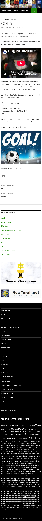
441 (9, 470)
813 (26, 489)
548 (36, 476)
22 (30, 426)
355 (30, 461)
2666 (18, 507)
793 (17, 489)
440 (7, 469)
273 (19, 454)
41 (27, 429)
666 (33, 482)
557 (7, 478)
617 (24, 480)
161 (36, 443)
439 (4, 469)
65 (31, 431)
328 (24, 458)
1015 (14, 495)
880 (12, 491)
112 (35, 438)
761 (21, 486)
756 (16, 486)
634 (12, 482)
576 (19, 478)
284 (33, 454)
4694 (2, 509)
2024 (29, 505)
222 (10, 449)
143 (12, 443)
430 (34, 467)
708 (22, 484)
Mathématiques (7, 377)
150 (22, 443)
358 (38, 460)
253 (25, 451)
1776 (11, 505)
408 (2, 467)
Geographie (5, 348)
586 (26, 478)
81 (20, 434)
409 (4, 467)
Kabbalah (4, 364)
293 (12, 456)
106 (21, 438)
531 (16, 476)
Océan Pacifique (7, 397)
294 (14, 456)
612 (12, 480)
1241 (5, 501)
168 (9, 445)
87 (28, 435)
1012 (11, 495)
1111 (24, 497)
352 (23, 461)
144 (15, 443)
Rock (3, 406)
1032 (26, 495)
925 (38, 491)
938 (7, 493)
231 (31, 449)
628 (2, 482)
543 (31, 476)
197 (4, 447)
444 (12, 470)
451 (30, 469)
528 (12, 476)
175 (19, 445)
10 (10, 426)
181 (27, 445)
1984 (20, 505)
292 (10, 456)
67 (35, 431)
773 (34, 486)
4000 (36, 507)
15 (19, 426)
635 (14, 482)
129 (29, 441)
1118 (34, 497)
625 (37, 480)
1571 (35, 503)
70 (2, 434)
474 (26, 471)
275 (21, 454)
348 (18, 461)
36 (17, 429)
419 (19, 467)
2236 (39, 505)
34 (13, 429)
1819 (14, 505)
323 (21, 458)
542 (29, 476)
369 (20, 463)
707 (20, 484)
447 (20, 469)
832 (35, 489)
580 (21, 478)
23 (32, 426)
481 (30, 471)
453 (34, 469)
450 (27, 469)
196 (2, 447)
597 (35, 478)
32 (9, 429)
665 (30, 482)
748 (7, 486)
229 (26, 449)
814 (28, 489)
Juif (8, 187)
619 (27, 480)
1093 (17, 497)
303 (32, 456)
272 (16, 454)
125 (22, 441)
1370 (5, 503)
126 (25, 441)
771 (29, 486)
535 (21, 476)
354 (27, 461)
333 (33, 458)
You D (3, 218)
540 (23, 476)
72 (7, 435)
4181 (39, 507)
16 (21, 426)
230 (28, 449)
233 (36, 449)
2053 (32, 505)
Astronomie (5, 319)
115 (5, 441)
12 (13, 426)
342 (7, 461)
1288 (17, 501)
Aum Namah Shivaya (8, 250)
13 (16, 426)
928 (2, 493)
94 (37, 434)
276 (23, 454)
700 (12, 484)
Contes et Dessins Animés (10, 327)
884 (14, 491)
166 (4, 445)
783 (7, 489)
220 (5, 449)
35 (15, 429)
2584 (8, 507)
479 (28, 471)
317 (14, 458)
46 (36, 429)
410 (7, 467)
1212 (35, 499)
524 (7, 476)
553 (2, 478)
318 (17, 458)
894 (19, 491)
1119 (38, 497)
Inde (2, 360)
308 (40, 456)
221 (7, 449)
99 (5, 438)
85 (23, 434)
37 (19, 429)
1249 (8, 501)
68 (37, 431)
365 (13, 463)
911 (28, 491)
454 (37, 469)
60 (22, 431)
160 (34, 443)
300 (24, 456)
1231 (38, 499)
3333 (30, 507)
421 (24, 467)
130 (32, 441)
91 (35, 434)
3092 (27, 507)
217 (36, 447)
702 (15, 484)
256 (32, 451)
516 (35, 474)
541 (26, 476)
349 (20, 461)
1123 (11, 499)
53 (12, 431)
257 (34, 451)
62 (25, 431)
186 (36, 445)
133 (37, 441)
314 (7, 458)
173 (16, 445)
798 (19, 489)
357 (34, 461)
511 (26, 473)
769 (23, 486)
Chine (3, 323)
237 (4, 451)
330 (28, 458)
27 (40, 426)
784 (10, 489)
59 (20, 431)
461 (7, 471)
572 (14, 478)
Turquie (7, 195)
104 (17, 438)
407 (39, 465)
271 (14, 454)
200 (10, 447)
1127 (14, 499)
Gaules (3, 344)
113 (39, 438)
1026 (20, 495)
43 (31, 429)
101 (11, 438)
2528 (5, 507)
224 (14, 449)
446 (17, 470)
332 (31, 458)
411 (9, 467)
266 (4, 454)
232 (33, 449)
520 (2, 476)
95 (39, 435)
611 (9, 480)
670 (36, 482)
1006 (5, 495)
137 (2, 443)
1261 (11, 501)
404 (31, 465)
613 (14, 480)
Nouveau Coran (7, 381)
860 (2, 491)
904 (23, 491)
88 (30, 434)
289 (2, 456)
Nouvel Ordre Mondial (9, 389)
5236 (5, 509)
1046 (32, 495)
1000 (35, 493)
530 (14, 476)
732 (4, 486)
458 (2, 471)
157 (29, 443)
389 (12, 465)
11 (12, 426)
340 (4, 461)
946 (12, 493)
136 (39, 441)
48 (1, 431)
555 (4, 478)
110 (26, 438)
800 (21, 489)
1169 (26, 499)
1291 (20, 501)
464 (12, 471)
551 (38, 476)
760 (19, 486)
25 (34, 426)
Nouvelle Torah (7, 393)
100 (8, 438)
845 (38, 489)
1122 (8, 499)
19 (24, 426)
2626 (14, 507)
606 (4, 480)
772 (32, 486)
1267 (14, 501)
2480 (2, 507)
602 (2, 480)
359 (2, 463)
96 (1, 438)
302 (30, 456)
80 (18, 435)
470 (19, 471)
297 (19, 456)
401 (26, 465)
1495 (23, 503)
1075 (2, 497)
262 (40, 451)
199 (7, 447)
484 (33, 471)
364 (10, 463)
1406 (11, 503)
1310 (26, 501)
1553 (29, 503)
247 (14, 451)
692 (7, 484)
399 (22, 465)
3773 (33, 507)
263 (2, 454)
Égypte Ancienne (7, 335)
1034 (29, 495)
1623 (2, 505)
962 (19, 493)
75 (12, 434)
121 (17, 441)
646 (21, 482)
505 (21, 473)
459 (4, 471)
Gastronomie (6, 339)
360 (5, 463)
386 (9, 466)
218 (39, 447)
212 (26, 447)
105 (19, 438)
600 (37, 478)
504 (19, 473)
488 (37, 471)
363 (7, 463)
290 (5, 456)
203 (12, 447)
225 (17, 449)
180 (24, 445)
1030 (23, 495)
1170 (29, 499)
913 (31, 491)
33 (12, 429)
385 (7, 465)
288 (37, 454)
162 (38, 443)
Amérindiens (5, 310)
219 (2, 449)
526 (9, 476)
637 (16, 482)
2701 (21, 507)
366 (16, 463)
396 (17, 465)
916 (35, 491)
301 (27, 456)
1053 (35, 495)
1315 (29, 501)
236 (2, 451)
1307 (23, 501)
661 (28, 482)
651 (23, 482)
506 (23, 473)
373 (28, 463)
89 (32, 434)
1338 (38, 501)
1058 (38, 495)
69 (39, 431)
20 (26, 426)
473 (23, 471)
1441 (17, 503)
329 (26, 458)
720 (34, 484)
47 (38, 429)
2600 (11, 507)
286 (35, 454)
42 (29, 429)
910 (26, 491)
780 (5, 489)
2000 (26, 505)
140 (7, 443)
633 (9, 482)
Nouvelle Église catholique (11, 385)
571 (12, 478)
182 (29, 445)
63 (27, 431)
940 (9, 493)
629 (4, 482)
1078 (5, 497)
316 (12, 458)
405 (34, 465)
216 (33, 447)
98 (3, 438)
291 (7, 456)
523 (4, 476)
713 (27, 484)
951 (16, 493)
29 (3, 429)
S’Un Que (4, 226)
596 (33, 478)
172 (14, 445)
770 (26, 486)
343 (10, 461)
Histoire (4, 356)
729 (2, 486)
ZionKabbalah (17, 27)
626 (39, 480)
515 (33, 473)
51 (7, 431)
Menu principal (39, 10)
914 (33, 491)
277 (26, 454)
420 (22, 467)
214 (29, 447)
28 (2, 429)
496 (7, 473)
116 (7, 441)
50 (5, 431)
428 (31, 467)
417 (17, 467)
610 (7, 480)
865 (7, 491)
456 (39, 469)
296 (17, 456)
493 (2, 473)
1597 (38, 503)
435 (38, 467)
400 (24, 465)
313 (4, 458)
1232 (2, 501)
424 (29, 467)
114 (2, 441)
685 (4, 484)
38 (21, 429)
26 (3, 176)
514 (30, 473)
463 (9, 471)
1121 (5, 499)
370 (23, 463)
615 (20, 480)
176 (21, 445)
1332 (35, 501)
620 (29, 480)
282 (30, 454)
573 (16, 478)
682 (2, 484)
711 (24, 484)
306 (37, 456)
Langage (13, 19)
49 (3, 431)
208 (21, 447)
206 (15, 447)
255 (29, 451)
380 (36, 463)
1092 (14, 497)
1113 (27, 497)
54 (13, 431)
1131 (17, 499)
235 (38, 449)
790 (12, 489)
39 (23, 428)
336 (36, 458)
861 (4, 491)
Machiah (4, 373)
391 (14, 466)
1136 (20, 499)
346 (15, 461)
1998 (23, 505)
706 (17, 484)
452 (32, 469)
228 (24, 449)
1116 (30, 497)
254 (27, 451)
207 (17, 447)
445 (15, 469)
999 (33, 493)
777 (2, 489)
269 (9, 454)
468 (16, 471)
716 (29, 484)
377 (33, 463)
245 (10, 451)
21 (28, 426)
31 (7, 429)
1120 (2, 499)
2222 (35, 505)
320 (19, 458)
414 (15, 467)
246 (12, 451)
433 (36, 467)
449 (25, 469)
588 (28, 478)
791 (14, 489)
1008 (8, 495)
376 (30, 463)
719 (31, 484)
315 (9, 458)
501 (12, 473)
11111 (12, 509)
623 (34, 480)
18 (23, 426)
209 (23, 447)
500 (9, 473)
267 (7, 454)
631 (7, 482)
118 (12, 441)
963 (21, 493)
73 (9, 435)
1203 (32, 499)
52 (9, 431)
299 (21, 456)
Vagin (3, 242)
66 (33, 431)
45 (35, 429)
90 (33, 434)
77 (14, 434)
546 (34, 476)
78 (16, 435)
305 (35, 456)
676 (38, 482)
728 (38, 484)
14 (17, 426)
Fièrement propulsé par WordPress (11, 518)
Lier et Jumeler (6, 222)
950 (14, 493)
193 (39, 445)
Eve (2, 246)
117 (10, 441)
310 (2, 458)
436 (2, 469)
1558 (32, 503)
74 (11, 434)
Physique (4, 402)
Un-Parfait (5, 234)
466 (14, 471)
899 (21, 491)
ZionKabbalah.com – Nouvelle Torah (16, 10)
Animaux (4, 314)
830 (33, 489)
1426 (14, 503)
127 (27, 441)
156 (26, 443)
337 (38, 458)
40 (25, 429)
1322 (32, 501)
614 (17, 480)
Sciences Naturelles (8, 410)
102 (14, 438)
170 (12, 445)
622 (32, 480)
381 (38, 463)
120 (15, 441)
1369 (2, 503)
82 (21, 434)
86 (25, 434)
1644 (8, 505)
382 (2, 465)
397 (19, 465)
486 (35, 471)
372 (25, 463)
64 (29, 431)
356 (32, 461)
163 (2, 445)
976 (28, 493)
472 (21, 471)
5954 (8, 509)
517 (38, 473)
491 (40, 471)
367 (18, 463)
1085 (8, 497)
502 (14, 473)
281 (28, 454)
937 (4, 493)
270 (12, 454)
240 (7, 451)
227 (21, 449)
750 (9, 486)
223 (12, 449)
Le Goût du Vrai (6, 254)
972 (26, 493)
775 (36, 486)
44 (32, 429)
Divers (3, 331)
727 (36, 484)
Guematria (5, 19)
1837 (17, 505)
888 (16, 491)
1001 (39, 493)
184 (34, 445)
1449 (20, 503)
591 (30, 478)
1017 (17, 495)
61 (24, 431)
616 (22, 480)
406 (36, 465)
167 (7, 445)
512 (28, 473)
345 (12, 461)
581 (23, 478)
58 (18, 431)
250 (20, 451)
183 (32, 445)
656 (26, 482)
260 (37, 451)
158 (31, 443)
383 (4, 465)
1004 (2, 495)
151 (24, 443)
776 (39, 486)
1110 (20, 497)
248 (17, 451)
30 (5, 429)
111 (29, 438)
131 (34, 441)
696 (9, 484)
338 (2, 461)
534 (19, 476)
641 (19, 482)
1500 (26, 503)
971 (23, 493)
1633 (5, 505)
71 (5, 434)
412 (12, 468)
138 (5, 443)
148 (19, 443)
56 (17, 431)
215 (31, 447)
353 (25, 461)
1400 (8, 503)
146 (17, 443)
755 (14, 486)
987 (30, 493)
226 (19, 449)
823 (31, 489)
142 (10, 443)
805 (24, 489)
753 (12, 486)
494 (4, 473)
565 (9, 478)
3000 (24, 507)
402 (29, 466)
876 (9, 491)
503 (16, 473)
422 (27, 467)
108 (24, 438)
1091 (11, 497)
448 (23, 469)
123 (20, 441)
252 (22, 451)
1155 (23, 499)
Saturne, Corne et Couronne (11, 230)
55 (15, 431)
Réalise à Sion (6, 238)
